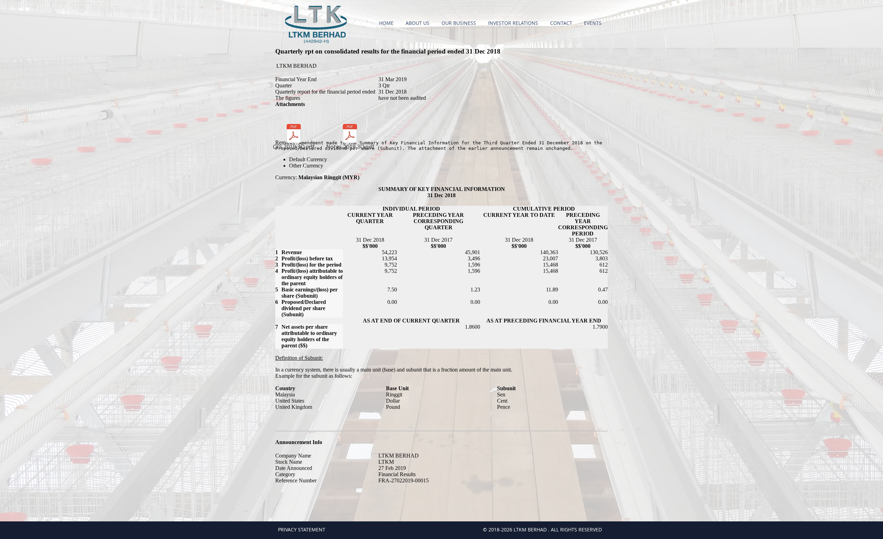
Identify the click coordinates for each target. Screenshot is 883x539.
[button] (418, 23)
